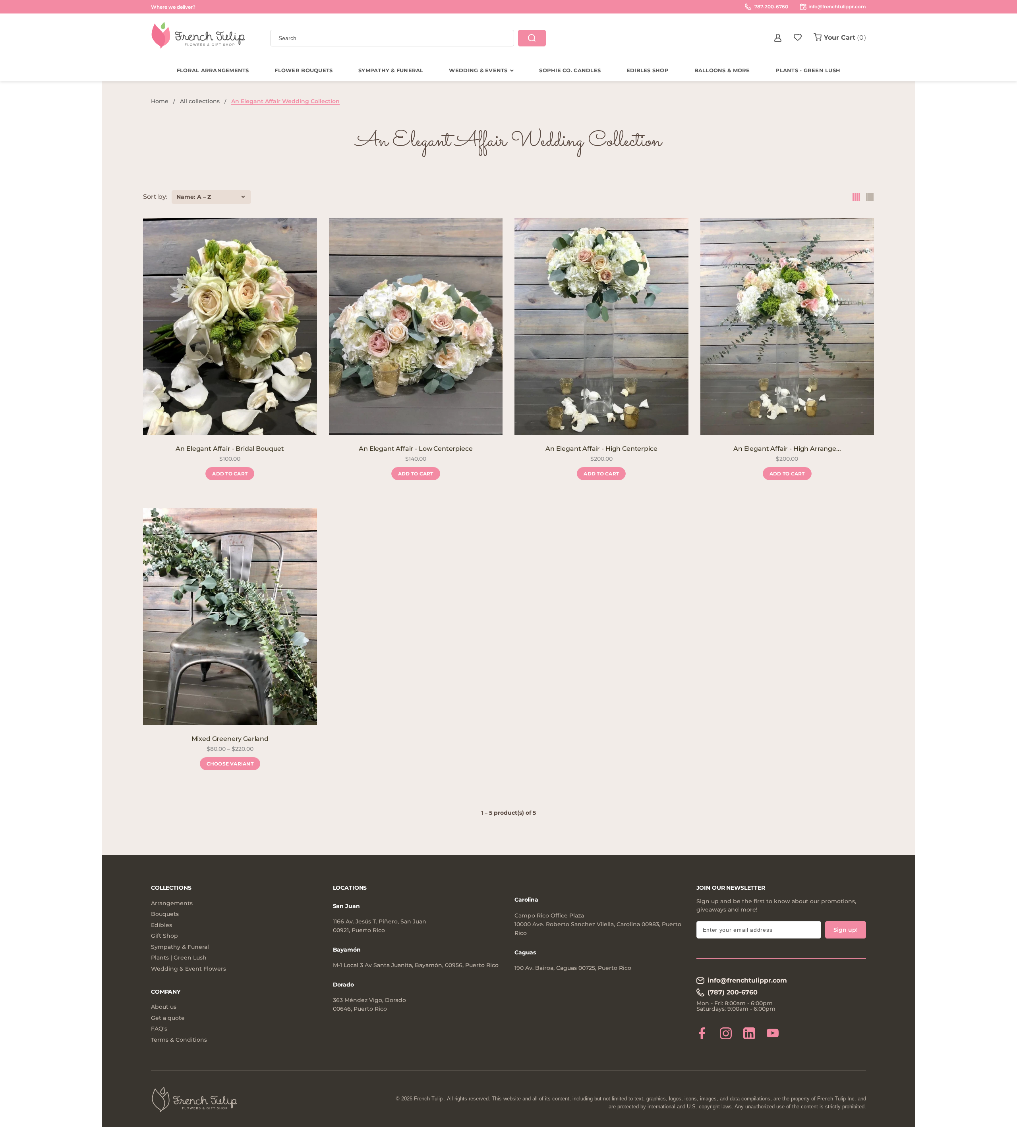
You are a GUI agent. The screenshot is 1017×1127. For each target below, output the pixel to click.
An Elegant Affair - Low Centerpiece (415, 448)
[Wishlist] (798, 38)
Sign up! (845, 929)
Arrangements (172, 903)
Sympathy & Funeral (180, 947)
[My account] (778, 38)
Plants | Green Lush (179, 957)
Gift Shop (164, 936)
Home (159, 101)
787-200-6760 (770, 7)
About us (163, 1007)
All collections (200, 101)
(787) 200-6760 (733, 992)
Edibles (161, 925)
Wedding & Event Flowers (188, 968)
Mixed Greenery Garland (230, 738)
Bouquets (165, 914)
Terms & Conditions (179, 1040)
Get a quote (168, 1018)
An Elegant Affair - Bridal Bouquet (230, 448)
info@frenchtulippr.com (747, 980)
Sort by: (155, 196)
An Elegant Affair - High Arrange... (787, 448)
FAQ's (159, 1028)
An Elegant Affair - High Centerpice (601, 448)
